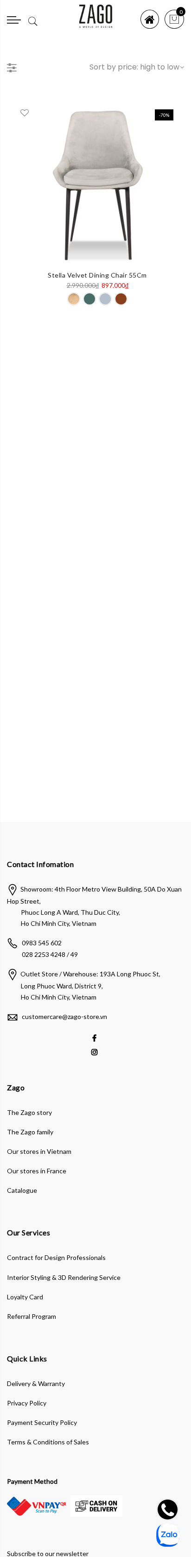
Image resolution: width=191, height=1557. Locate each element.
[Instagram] (95, 1051)
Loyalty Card (25, 1297)
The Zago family (30, 1132)
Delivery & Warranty (36, 1383)
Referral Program (31, 1316)
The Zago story (29, 1112)
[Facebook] (95, 1037)
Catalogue (22, 1190)
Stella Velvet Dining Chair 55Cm (97, 275)
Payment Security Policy (42, 1422)
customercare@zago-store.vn (64, 1016)
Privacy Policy (26, 1403)
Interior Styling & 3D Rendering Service (64, 1277)
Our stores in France (36, 1171)
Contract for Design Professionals (56, 1257)
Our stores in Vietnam (39, 1151)
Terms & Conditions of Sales (48, 1442)
